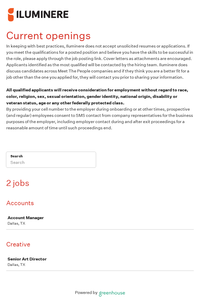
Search (16, 156)
